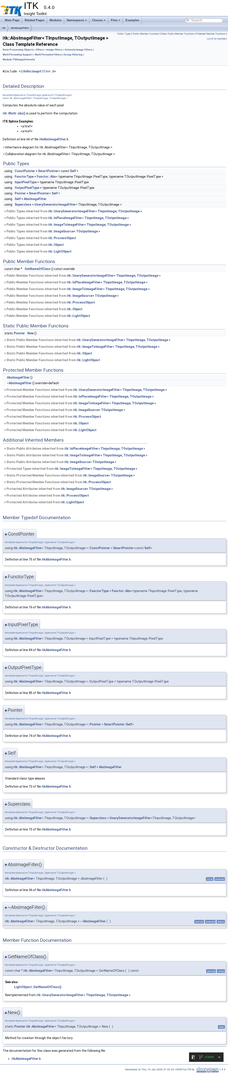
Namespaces (75, 20)
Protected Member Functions (211, 33)
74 (30, 736)
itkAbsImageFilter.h (37, 71)
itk (3, 28)
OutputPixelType (27, 188)
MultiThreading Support (18, 54)
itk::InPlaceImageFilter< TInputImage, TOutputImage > (88, 218)
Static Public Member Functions (177, 33)
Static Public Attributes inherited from (75, 448)
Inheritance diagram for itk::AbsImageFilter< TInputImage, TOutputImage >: (59, 147)
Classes (97, 20)
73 (30, 829)
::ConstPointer (99, 548)
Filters (40, 49)
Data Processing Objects (18, 49)
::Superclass (97, 818)
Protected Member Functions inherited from (86, 390)
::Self (92, 767)
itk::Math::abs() (14, 113)
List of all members (217, 38)
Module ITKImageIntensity (19, 59)
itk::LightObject (59, 251)
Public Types (124, 33)
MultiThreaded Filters (48, 54)
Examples (132, 20)
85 (30, 693)
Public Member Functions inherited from (83, 275)
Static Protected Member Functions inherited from (70, 475)
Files (114, 20)
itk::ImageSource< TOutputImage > (74, 231)
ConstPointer (25, 171)
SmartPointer (48, 171)
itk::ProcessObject (62, 238)
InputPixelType (26, 182)
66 (28, 139)
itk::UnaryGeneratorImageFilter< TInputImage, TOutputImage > (95, 211)
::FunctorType (98, 591)
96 (30, 890)
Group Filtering (73, 54)
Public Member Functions (146, 33)
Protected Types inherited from (71, 468)
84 (30, 650)
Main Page (12, 20)
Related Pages (34, 20)
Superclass (23, 204)
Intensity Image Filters (78, 49)
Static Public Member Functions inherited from (88, 340)
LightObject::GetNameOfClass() (37, 987)
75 (30, 559)
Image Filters (54, 49)
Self (73, 171)
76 (30, 607)
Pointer (20, 193)
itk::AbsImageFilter (27, 548)
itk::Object (56, 245)
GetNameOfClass (38, 269)
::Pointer (94, 724)
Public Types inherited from (74, 211)
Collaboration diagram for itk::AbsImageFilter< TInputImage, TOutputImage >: (60, 154)
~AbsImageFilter (19, 383)
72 (30, 786)
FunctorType (24, 176)
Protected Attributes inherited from (59, 489)
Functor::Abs (46, 176)
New (30, 333)
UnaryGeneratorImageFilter (55, 204)
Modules (55, 20)
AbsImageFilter (20, 28)
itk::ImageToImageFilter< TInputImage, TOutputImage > (89, 224)
